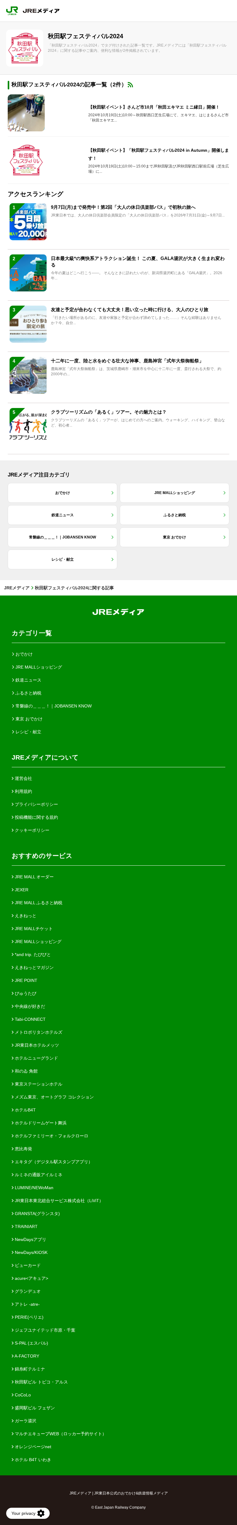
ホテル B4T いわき (32, 1459)
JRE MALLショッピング (37, 941)
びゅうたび (25, 993)
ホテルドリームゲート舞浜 (40, 1122)
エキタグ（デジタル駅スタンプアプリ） (53, 1161)
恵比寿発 (23, 1148)
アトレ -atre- (27, 1304)
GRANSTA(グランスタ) (37, 1213)
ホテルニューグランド (36, 1058)
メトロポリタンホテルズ (38, 1032)
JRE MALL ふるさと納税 (38, 902)
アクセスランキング (35, 194)
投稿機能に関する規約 (36, 817)
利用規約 (23, 791)
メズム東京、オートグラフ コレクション (54, 1096)
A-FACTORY (26, 1356)
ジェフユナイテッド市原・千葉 (44, 1330)
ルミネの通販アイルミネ (38, 1174)
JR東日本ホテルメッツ (36, 1045)
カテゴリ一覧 (32, 633)
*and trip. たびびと (32, 954)
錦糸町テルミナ (29, 1368)
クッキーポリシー (31, 830)
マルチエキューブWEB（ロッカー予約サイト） (60, 1433)
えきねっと (25, 915)
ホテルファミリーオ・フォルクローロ (51, 1135)
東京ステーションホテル (38, 1084)
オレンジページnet (32, 1446)
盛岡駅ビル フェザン (34, 1407)
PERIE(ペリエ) (29, 1317)
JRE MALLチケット (33, 928)
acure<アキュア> (31, 1278)
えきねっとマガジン (34, 967)
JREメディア (17, 587)
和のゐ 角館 (26, 1071)
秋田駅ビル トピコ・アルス (41, 1381)
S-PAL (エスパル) (31, 1343)
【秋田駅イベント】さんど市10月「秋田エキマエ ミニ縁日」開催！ (154, 107)
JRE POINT (25, 980)
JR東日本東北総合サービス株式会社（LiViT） (58, 1200)
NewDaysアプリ (30, 1239)
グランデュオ (27, 1291)
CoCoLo (22, 1394)
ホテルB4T (25, 1109)
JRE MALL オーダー (34, 876)
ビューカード (27, 1265)
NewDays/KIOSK (31, 1252)
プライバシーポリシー (36, 804)
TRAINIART (26, 1226)
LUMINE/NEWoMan (33, 1187)
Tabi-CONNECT (30, 1019)
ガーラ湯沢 (25, 1420)
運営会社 (23, 778)
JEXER (21, 889)
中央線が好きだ (29, 1006)
